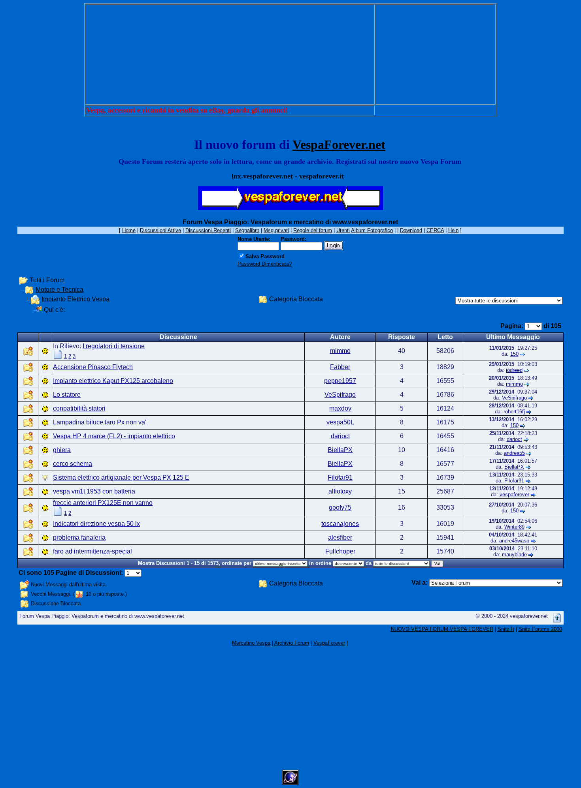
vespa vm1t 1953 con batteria (94, 491)
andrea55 (514, 453)
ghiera (62, 450)
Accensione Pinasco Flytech (93, 367)
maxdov (340, 408)
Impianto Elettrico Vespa (75, 299)
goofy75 (340, 507)
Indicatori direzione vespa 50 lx (96, 523)
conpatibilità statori (79, 408)
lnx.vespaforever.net (262, 176)
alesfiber (340, 537)
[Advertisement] (230, 54)
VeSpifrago (340, 394)
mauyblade (514, 554)
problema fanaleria (79, 537)
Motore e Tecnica (59, 289)
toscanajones (340, 523)
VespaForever (329, 643)
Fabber (340, 367)
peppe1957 (340, 380)
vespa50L (340, 422)
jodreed (514, 370)
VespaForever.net (338, 144)
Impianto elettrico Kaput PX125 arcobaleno (113, 380)
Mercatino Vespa (251, 643)
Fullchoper (340, 551)
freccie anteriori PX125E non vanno (103, 502)
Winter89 (514, 527)
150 (514, 354)
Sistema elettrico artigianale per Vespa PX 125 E (121, 477)
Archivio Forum (291, 643)
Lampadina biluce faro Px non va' (99, 422)
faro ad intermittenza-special (92, 551)
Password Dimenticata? (265, 264)
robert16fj (514, 412)
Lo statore (67, 394)
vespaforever (514, 494)
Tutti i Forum (47, 280)
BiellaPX (340, 450)
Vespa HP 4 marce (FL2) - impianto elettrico (114, 436)
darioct (340, 436)
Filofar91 (340, 477)
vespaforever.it (321, 176)
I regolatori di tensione (114, 346)
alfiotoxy (340, 491)
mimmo (340, 350)
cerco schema (72, 463)
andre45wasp (514, 541)
